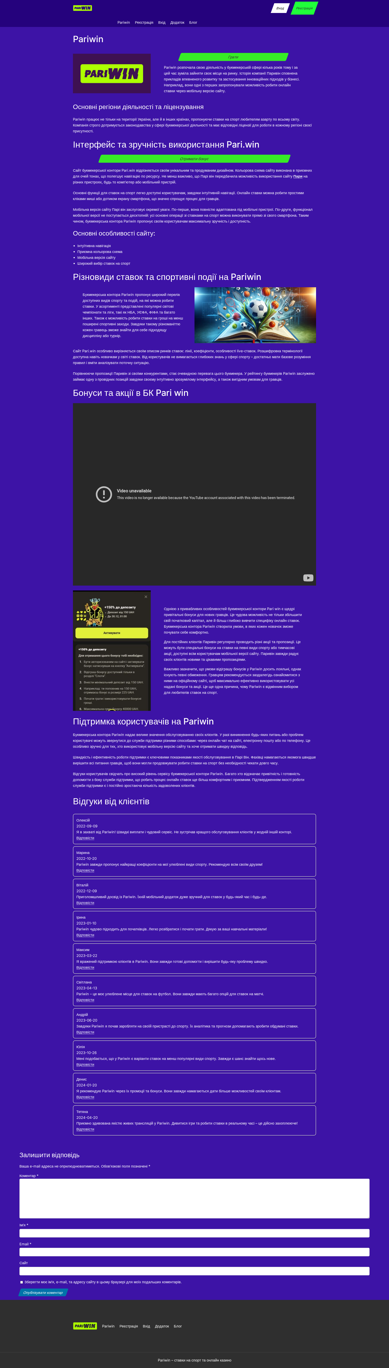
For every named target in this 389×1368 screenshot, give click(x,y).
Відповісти (85, 838)
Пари (297, 176)
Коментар (28, 1175)
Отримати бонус (194, 158)
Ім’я (23, 1225)
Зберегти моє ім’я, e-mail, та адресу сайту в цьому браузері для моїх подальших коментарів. (103, 1282)
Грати (233, 57)
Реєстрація (304, 8)
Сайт (23, 1263)
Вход (280, 8)
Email (25, 1244)
